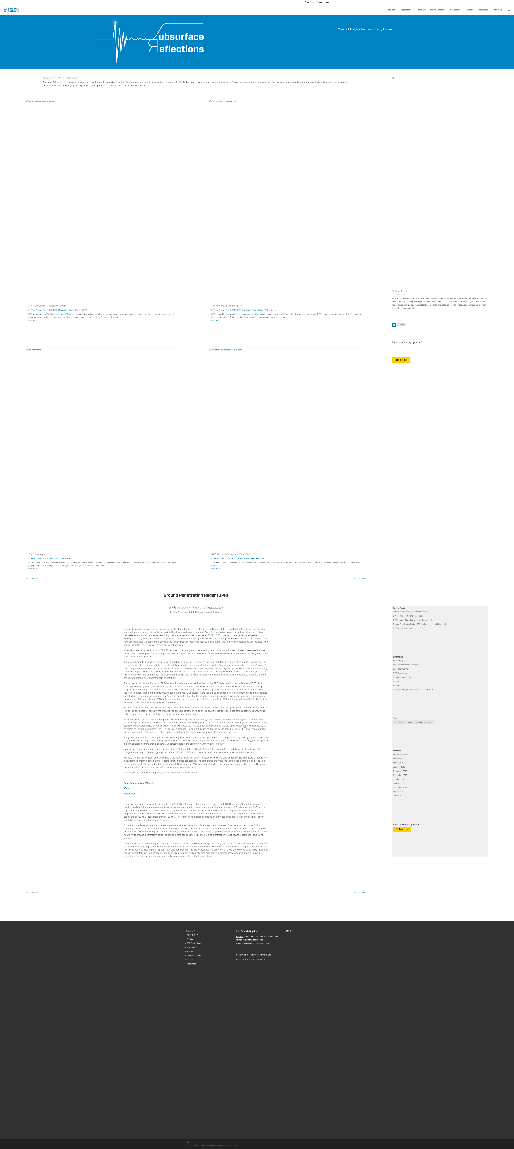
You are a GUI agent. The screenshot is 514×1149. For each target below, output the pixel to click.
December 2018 (400, 771)
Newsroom (455, 10)
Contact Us (309, 2)
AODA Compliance (257, 959)
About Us (498, 10)
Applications (406, 10)
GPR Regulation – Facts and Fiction (47, 306)
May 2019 (397, 759)
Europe (319, 2)
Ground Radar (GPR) (78, 310)
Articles (190, 951)
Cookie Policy (252, 955)
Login (327, 2)
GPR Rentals (192, 947)
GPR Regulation (62, 310)
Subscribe (400, 359)
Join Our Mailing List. (247, 931)
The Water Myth (37, 554)
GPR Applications (194, 943)
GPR (218, 635)
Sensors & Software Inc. (211, 1145)
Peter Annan (36, 310)
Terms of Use (265, 955)
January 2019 (399, 767)
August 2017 (398, 792)
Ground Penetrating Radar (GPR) (420, 722)
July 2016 (397, 796)
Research (260, 558)
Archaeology (398, 661)
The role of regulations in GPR (227, 306)
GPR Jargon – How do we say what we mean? (412, 620)
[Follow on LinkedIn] (394, 325)
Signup (239, 936)
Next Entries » (360, 579)
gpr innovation (399, 722)
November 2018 (400, 775)
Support (469, 10)
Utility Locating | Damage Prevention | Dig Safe (413, 689)
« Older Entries (32, 579)
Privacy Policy (242, 959)
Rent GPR (421, 10)
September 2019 (400, 754)
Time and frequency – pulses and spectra (410, 612)
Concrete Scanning (401, 669)
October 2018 (399, 779)
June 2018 (397, 783)
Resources (483, 10)
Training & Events (436, 10)
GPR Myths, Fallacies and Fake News (231, 554)
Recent (273, 310)
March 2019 (398, 763)
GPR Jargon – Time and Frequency (196, 607)
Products (391, 10)
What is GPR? (192, 935)
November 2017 (400, 787)
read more (32, 320)
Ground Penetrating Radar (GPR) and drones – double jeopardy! (420, 624)
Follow (401, 325)
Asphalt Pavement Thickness (405, 665)
